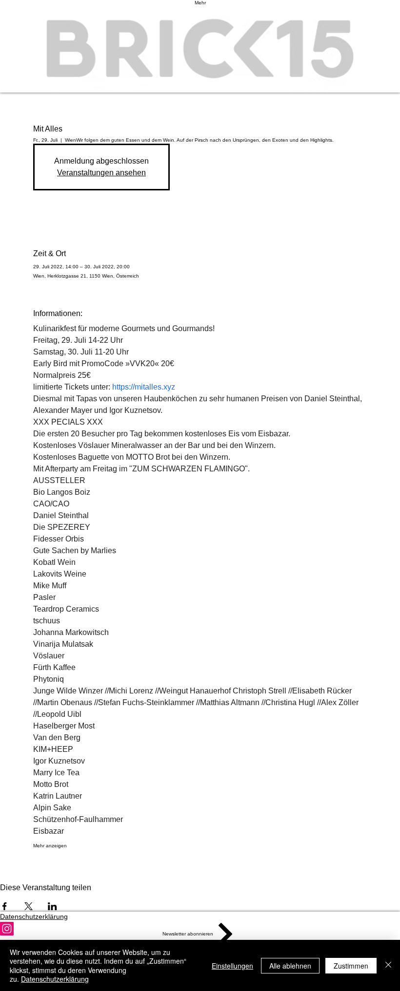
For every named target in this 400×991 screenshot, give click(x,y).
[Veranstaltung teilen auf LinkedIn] (52, 906)
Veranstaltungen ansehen (101, 172)
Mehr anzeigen (50, 845)
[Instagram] (200, 928)
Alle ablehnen (290, 966)
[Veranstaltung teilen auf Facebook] (4, 906)
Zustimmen (351, 966)
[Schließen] (388, 965)
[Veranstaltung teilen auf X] (28, 906)
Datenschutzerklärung (55, 979)
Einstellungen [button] (232, 966)
